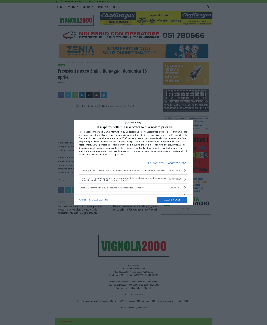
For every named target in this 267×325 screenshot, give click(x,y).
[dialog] (133, 162)
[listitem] (133, 187)
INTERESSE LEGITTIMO (98, 200)
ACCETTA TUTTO (177, 163)
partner (83, 200)
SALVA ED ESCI (172, 200)
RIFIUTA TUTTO (155, 163)
